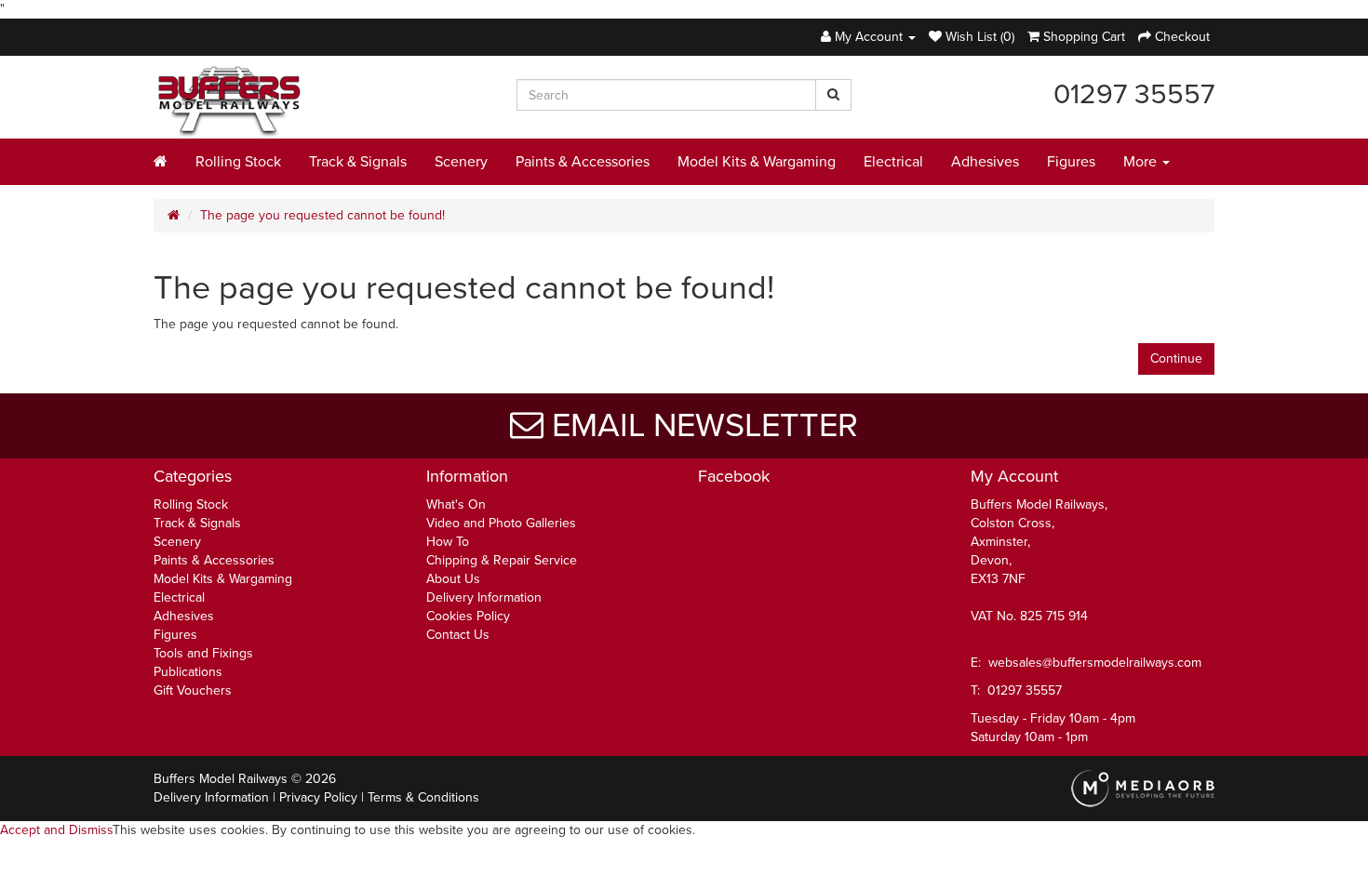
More (1141, 162)
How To (447, 542)
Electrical (893, 162)
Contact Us (458, 635)
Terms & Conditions (423, 797)
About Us (453, 579)
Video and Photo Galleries (501, 523)
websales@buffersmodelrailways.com (1094, 662)
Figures (1071, 162)
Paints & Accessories (583, 162)
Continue (1176, 358)
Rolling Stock (238, 162)
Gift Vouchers (193, 690)
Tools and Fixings (203, 653)
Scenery (461, 162)
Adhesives (985, 162)
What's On (456, 504)
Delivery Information (484, 597)
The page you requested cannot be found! (322, 215)
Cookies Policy (468, 616)
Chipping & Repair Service (501, 560)
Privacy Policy (318, 797)
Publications (188, 672)
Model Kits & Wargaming (756, 162)
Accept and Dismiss (56, 830)
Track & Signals (358, 162)
